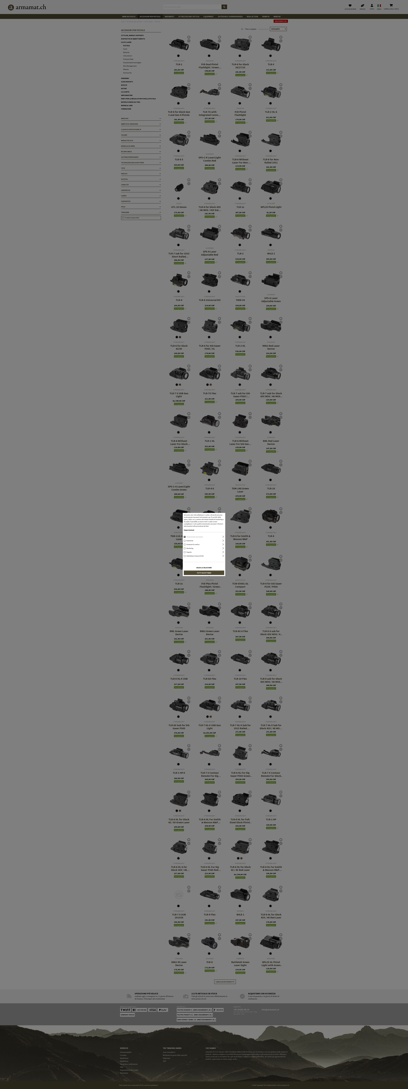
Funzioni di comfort (193, 545)
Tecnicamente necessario (194, 537)
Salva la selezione (204, 568)
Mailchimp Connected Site (195, 556)
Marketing (189, 548)
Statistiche (189, 541)
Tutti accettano (204, 573)
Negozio (189, 552)
